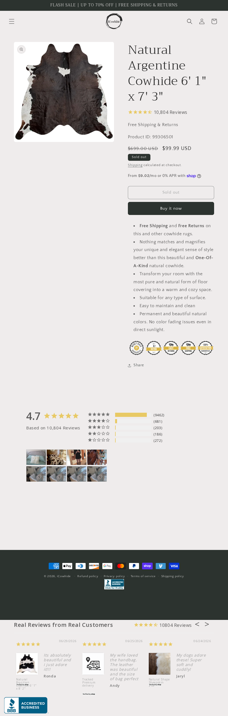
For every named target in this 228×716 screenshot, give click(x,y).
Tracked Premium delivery (88, 682)
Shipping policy (172, 576)
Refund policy (87, 576)
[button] (12, 21)
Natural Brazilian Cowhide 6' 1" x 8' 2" (26, 684)
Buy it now (171, 208)
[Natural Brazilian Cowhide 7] (97, 457)
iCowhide (64, 576)
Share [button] (138, 365)
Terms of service (143, 576)
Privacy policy (114, 576)
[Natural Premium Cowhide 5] (56, 457)
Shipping (135, 165)
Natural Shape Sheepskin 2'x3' (159, 682)
